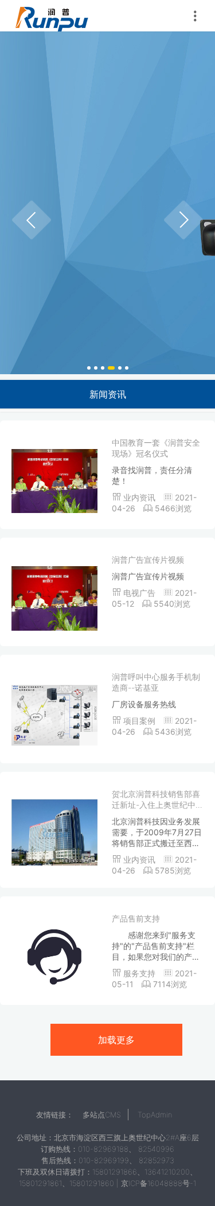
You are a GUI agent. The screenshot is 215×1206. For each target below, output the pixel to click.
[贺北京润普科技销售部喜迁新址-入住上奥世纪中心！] (54, 831)
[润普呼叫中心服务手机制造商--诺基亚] (54, 714)
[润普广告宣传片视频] (54, 597)
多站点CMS (102, 1114)
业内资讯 (140, 497)
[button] (31, 220)
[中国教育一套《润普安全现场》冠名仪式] (54, 480)
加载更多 (116, 1039)
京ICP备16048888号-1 (158, 1183)
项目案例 (140, 721)
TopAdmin (155, 1114)
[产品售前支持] (54, 956)
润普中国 (52, 15)
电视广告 (140, 593)
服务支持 (140, 973)
